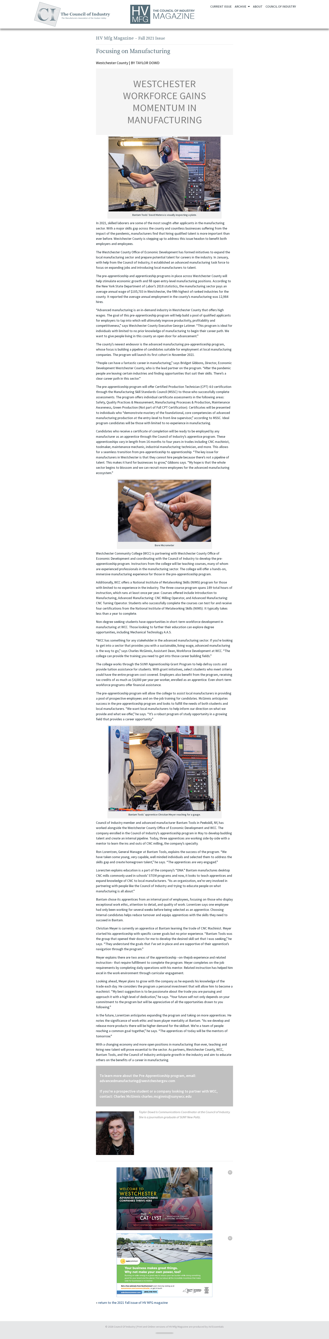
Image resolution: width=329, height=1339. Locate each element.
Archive (241, 6)
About (258, 6)
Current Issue (221, 6)
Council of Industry (281, 6)
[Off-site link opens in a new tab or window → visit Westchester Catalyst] (164, 1198)
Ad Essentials (216, 1326)
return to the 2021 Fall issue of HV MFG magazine (133, 1303)
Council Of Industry (124, 1326)
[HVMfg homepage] (164, 14)
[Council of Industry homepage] (72, 14)
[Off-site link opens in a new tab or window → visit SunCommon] (164, 1265)
